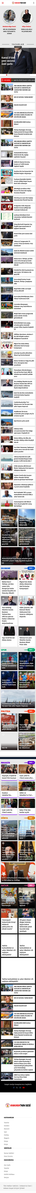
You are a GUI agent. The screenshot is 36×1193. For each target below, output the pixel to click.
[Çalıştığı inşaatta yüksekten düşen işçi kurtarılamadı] (7, 357)
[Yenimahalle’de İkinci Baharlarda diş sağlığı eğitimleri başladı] (7, 157)
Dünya (6, 1141)
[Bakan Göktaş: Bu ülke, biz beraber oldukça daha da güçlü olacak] (7, 442)
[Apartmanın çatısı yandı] (7, 425)
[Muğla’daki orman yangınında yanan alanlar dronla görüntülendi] (7, 318)
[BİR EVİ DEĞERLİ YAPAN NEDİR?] (7, 101)
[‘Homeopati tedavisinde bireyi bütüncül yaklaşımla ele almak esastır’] (9, 913)
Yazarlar (6, 1123)
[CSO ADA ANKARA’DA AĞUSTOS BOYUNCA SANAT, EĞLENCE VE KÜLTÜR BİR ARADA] (7, 117)
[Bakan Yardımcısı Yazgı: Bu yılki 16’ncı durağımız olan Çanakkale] (7, 365)
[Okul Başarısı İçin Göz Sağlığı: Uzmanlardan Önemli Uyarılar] (7, 202)
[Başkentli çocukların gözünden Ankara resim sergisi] (7, 1056)
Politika (6, 1135)
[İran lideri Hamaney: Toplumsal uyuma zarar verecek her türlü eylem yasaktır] (7, 452)
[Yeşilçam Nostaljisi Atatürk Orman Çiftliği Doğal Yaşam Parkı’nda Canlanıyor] (7, 183)
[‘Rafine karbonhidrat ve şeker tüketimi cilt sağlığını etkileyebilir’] (9, 939)
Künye (6, 1144)
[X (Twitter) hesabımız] (17, 1088)
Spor (5, 1132)
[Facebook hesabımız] (13, 1088)
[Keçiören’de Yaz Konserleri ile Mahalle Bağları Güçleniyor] (7, 176)
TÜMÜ (18, 47)
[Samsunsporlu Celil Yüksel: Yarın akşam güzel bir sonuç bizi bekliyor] (7, 506)
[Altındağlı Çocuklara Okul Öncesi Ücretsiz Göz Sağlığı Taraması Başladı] (7, 193)
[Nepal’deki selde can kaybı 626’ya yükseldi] (7, 293)
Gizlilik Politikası (9, 1174)
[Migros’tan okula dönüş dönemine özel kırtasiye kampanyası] (7, 348)
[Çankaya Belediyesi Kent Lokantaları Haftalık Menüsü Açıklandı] (7, 219)
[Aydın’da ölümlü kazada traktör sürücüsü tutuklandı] (7, 255)
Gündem (6, 1126)
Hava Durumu (8, 1156)
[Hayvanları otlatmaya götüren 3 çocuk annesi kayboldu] (7, 489)
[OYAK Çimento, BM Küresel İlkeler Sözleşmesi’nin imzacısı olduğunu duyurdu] (7, 470)
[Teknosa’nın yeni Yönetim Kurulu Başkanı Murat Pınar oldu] (26, 631)
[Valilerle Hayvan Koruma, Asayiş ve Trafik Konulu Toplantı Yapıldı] (7, 166)
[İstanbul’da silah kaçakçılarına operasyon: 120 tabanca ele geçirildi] (7, 274)
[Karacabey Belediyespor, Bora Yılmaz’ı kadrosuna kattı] (7, 301)
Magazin (6, 1138)
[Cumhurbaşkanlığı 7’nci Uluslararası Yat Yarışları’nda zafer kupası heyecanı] (7, 406)
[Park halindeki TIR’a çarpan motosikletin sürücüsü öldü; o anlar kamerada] (7, 497)
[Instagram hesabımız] (20, 1088)
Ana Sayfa (7, 1165)
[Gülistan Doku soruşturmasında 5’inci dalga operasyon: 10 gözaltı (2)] (7, 433)
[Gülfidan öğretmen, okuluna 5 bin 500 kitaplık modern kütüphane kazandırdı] (7, 339)
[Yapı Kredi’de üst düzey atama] (9, 631)
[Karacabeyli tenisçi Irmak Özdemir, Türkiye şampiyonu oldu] (7, 283)
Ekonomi (6, 1129)
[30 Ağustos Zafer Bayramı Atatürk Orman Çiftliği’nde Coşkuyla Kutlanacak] (7, 210)
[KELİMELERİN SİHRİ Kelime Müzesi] (7, 126)
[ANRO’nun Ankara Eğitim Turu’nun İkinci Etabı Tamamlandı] (7, 1079)
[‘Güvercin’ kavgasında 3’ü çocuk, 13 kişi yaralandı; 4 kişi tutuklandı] (7, 246)
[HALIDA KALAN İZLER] (7, 109)
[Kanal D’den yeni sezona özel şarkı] (7, 238)
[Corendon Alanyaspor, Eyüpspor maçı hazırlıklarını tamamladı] (7, 309)
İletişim (6, 1177)
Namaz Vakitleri (9, 1153)
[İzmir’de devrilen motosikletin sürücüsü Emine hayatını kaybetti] (7, 397)
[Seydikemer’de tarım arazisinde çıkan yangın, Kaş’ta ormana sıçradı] (7, 416)
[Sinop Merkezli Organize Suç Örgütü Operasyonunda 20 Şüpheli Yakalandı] (7, 228)
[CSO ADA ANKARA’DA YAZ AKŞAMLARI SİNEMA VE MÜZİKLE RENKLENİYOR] (7, 1046)
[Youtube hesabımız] (24, 1088)
